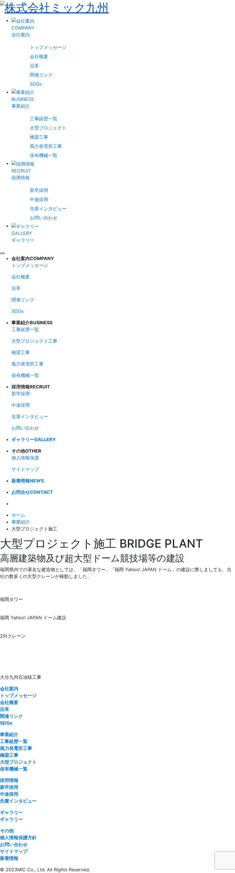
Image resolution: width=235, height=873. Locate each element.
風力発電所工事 (46, 146)
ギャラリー (33, 439)
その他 (7, 830)
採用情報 (9, 780)
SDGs (36, 84)
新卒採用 (39, 190)
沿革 (34, 65)
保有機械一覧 (43, 155)
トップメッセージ (48, 47)
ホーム (18, 515)
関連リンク (41, 75)
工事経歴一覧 (43, 118)
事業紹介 (20, 522)
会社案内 (9, 688)
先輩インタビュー (48, 208)
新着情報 (27, 480)
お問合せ (32, 492)
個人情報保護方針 (18, 837)
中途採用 (39, 199)
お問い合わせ (43, 218)
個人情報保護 (25, 458)
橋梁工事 (39, 137)
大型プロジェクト (48, 128)
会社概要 (39, 56)
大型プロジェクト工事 (34, 341)
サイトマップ (25, 469)
